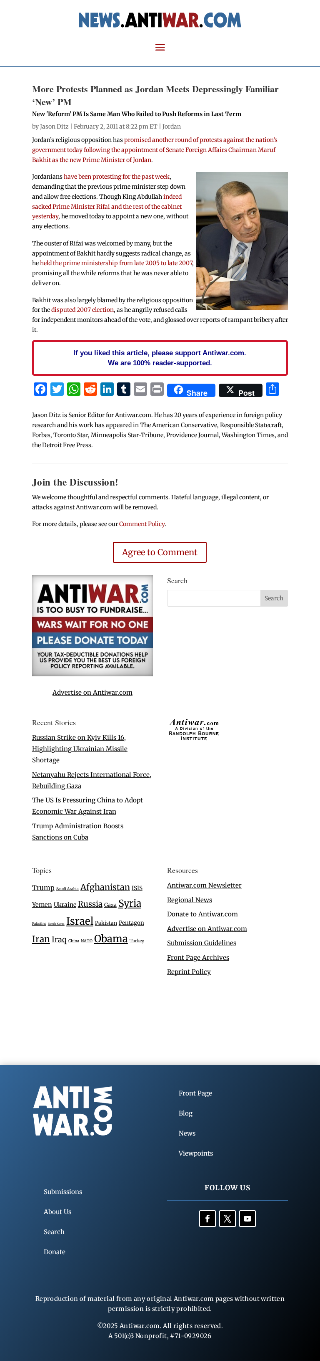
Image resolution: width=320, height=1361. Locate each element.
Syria (129, 903)
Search (54, 1232)
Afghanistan (105, 887)
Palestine (39, 923)
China (73, 941)
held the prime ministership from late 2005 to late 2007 (116, 263)
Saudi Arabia (67, 888)
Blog (185, 1113)
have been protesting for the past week (117, 176)
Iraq (59, 939)
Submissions (63, 1192)
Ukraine (65, 904)
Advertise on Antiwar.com (92, 692)
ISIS (137, 888)
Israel (79, 921)
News (187, 1133)
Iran (41, 939)
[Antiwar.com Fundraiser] (92, 674)
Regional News (189, 900)
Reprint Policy (189, 972)
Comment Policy (142, 524)
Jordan (171, 126)
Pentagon (131, 922)
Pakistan (106, 923)
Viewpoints (196, 1153)
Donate (54, 1252)
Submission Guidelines (201, 943)
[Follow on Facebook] (207, 1218)
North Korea (56, 924)
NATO (86, 941)
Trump (43, 888)
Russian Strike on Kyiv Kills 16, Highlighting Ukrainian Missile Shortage (80, 749)
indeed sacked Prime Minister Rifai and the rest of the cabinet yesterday (107, 206)
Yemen (42, 904)
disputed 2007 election (82, 310)
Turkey (137, 941)
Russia (90, 904)
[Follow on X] (227, 1218)
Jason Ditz (54, 126)
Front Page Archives (198, 957)
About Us (57, 1212)
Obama (111, 939)
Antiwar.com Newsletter (204, 885)
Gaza (110, 904)
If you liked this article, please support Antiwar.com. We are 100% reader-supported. (159, 358)
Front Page (195, 1093)
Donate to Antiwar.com (202, 914)
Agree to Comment (160, 552)
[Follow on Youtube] (247, 1218)
